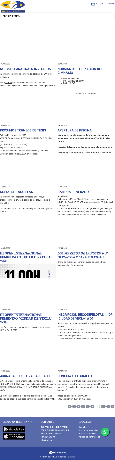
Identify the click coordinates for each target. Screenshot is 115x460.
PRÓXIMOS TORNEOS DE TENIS (23, 130)
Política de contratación (89, 437)
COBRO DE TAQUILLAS (16, 192)
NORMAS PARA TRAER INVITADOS (25, 69)
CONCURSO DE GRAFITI (75, 376)
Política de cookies (87, 433)
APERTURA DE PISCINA (75, 130)
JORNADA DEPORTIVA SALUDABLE (25, 376)
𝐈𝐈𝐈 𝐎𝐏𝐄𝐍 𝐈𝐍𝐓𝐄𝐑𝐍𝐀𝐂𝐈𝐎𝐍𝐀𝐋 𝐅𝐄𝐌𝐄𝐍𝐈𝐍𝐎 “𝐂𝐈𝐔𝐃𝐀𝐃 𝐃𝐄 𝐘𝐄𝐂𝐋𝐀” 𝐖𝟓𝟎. (26, 257)
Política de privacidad (88, 430)
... (103, 406)
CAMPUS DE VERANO (73, 192)
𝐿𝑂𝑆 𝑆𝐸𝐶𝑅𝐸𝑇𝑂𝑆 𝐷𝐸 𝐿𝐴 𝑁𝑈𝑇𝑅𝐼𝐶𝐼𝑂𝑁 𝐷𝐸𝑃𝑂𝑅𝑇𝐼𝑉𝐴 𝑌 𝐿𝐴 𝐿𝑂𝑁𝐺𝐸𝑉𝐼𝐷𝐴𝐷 (83, 255)
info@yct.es (46, 440)
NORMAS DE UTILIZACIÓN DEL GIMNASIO (80, 71)
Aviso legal (83, 427)
